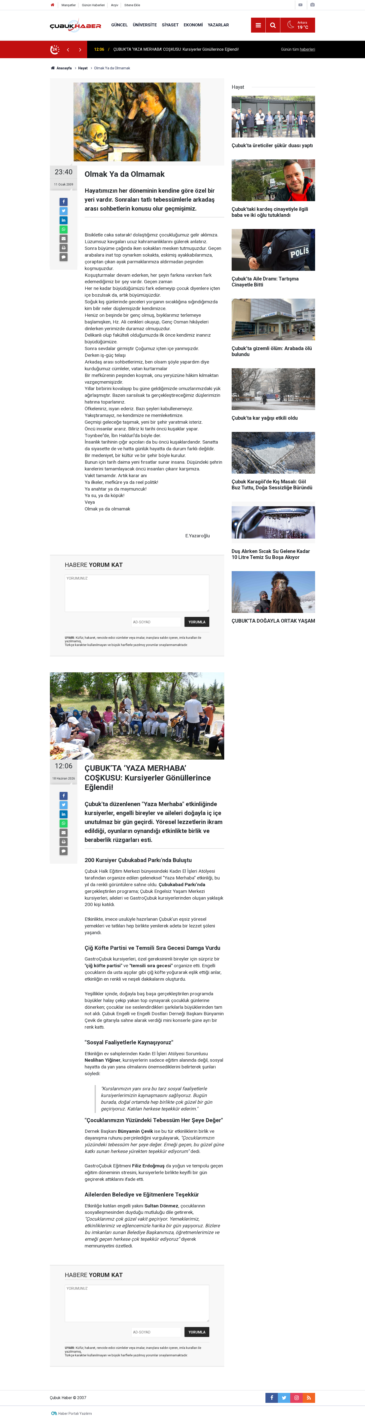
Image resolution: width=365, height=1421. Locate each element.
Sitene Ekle (132, 5)
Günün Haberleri (93, 5)
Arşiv (114, 5)
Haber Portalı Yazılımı (75, 1414)
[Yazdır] (64, 248)
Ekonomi (193, 24)
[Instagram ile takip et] (296, 1398)
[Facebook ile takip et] (271, 1398)
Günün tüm (298, 49)
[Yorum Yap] (64, 257)
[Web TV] (300, 4)
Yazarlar (218, 24)
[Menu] (258, 25)
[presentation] (68, 49)
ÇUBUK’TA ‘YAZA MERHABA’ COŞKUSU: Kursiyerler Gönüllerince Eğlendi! (176, 49)
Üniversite (145, 24)
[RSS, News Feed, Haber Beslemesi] (309, 1398)
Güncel (119, 24)
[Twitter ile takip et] (284, 1398)
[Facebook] (64, 202)
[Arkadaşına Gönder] (64, 239)
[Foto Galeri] (312, 4)
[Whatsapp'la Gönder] (64, 229)
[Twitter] (64, 211)
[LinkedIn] (64, 220)
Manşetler (69, 5)
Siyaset (170, 24)
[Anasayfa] (52, 5)
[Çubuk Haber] (75, 24)
